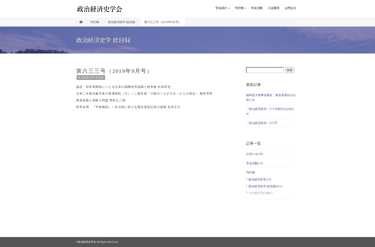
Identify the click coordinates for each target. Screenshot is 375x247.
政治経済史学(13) (259, 179)
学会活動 (257, 8)
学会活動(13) (254, 163)
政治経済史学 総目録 (121, 22)
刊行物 (239, 8)
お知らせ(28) (254, 153)
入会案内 (273, 8)
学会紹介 (221, 8)
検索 (290, 70)
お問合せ (290, 8)
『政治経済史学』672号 (261, 123)
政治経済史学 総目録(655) (265, 186)
